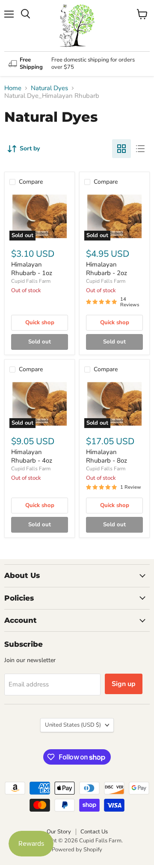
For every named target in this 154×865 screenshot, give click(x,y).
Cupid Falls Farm (30, 281)
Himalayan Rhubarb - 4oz (31, 456)
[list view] (140, 148)
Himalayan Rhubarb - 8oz (106, 456)
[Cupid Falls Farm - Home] (77, 25)
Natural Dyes (49, 88)
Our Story (59, 832)
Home (12, 88)
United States (73, 725)
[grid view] (121, 148)
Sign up (124, 684)
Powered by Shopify (77, 849)
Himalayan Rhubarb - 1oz (31, 268)
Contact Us (94, 832)
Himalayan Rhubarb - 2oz (106, 268)
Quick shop (39, 322)
